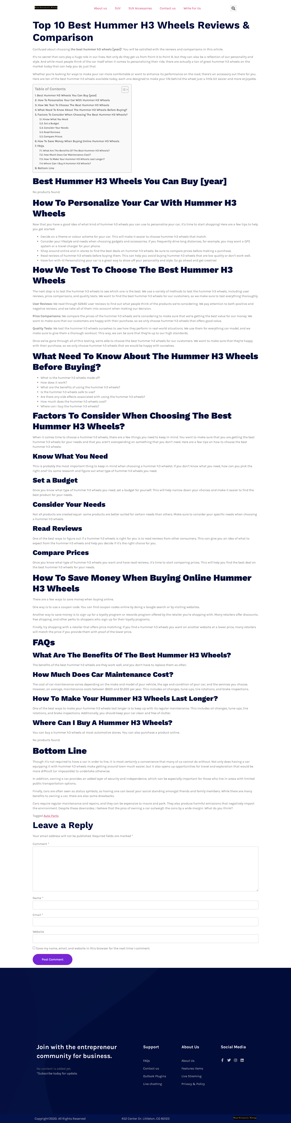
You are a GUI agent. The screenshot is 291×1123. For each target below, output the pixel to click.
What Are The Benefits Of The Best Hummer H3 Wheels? (76, 150)
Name (38, 898)
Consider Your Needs (56, 127)
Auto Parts (51, 816)
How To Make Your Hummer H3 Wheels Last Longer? (74, 159)
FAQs (40, 146)
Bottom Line (46, 168)
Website (38, 932)
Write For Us (192, 8)
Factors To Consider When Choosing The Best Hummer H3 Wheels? (82, 114)
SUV (118, 8)
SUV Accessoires (140, 8)
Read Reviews (52, 132)
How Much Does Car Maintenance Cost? (67, 154)
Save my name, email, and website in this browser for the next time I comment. (93, 948)
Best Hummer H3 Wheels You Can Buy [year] (66, 95)
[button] (233, 8)
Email (38, 915)
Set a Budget (51, 123)
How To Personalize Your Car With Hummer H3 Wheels (74, 100)
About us (100, 8)
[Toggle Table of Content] (123, 89)
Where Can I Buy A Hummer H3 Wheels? (67, 163)
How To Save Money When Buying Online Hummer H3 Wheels (78, 141)
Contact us (168, 8)
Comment (41, 844)
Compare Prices (53, 136)
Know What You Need (55, 119)
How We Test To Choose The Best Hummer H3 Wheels (73, 105)
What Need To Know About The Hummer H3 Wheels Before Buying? (82, 110)
